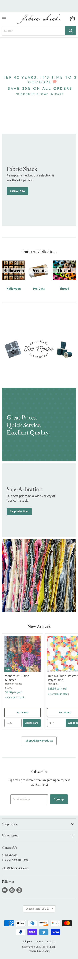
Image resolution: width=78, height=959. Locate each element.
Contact (51, 941)
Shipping (27, 941)
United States (37, 909)
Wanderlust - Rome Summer (17, 678)
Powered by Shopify (39, 951)
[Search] (70, 30)
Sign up (59, 799)
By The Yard (22, 712)
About (39, 941)
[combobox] (33, 30)
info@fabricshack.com (15, 868)
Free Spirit (53, 683)
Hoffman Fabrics (13, 683)
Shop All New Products (39, 741)
